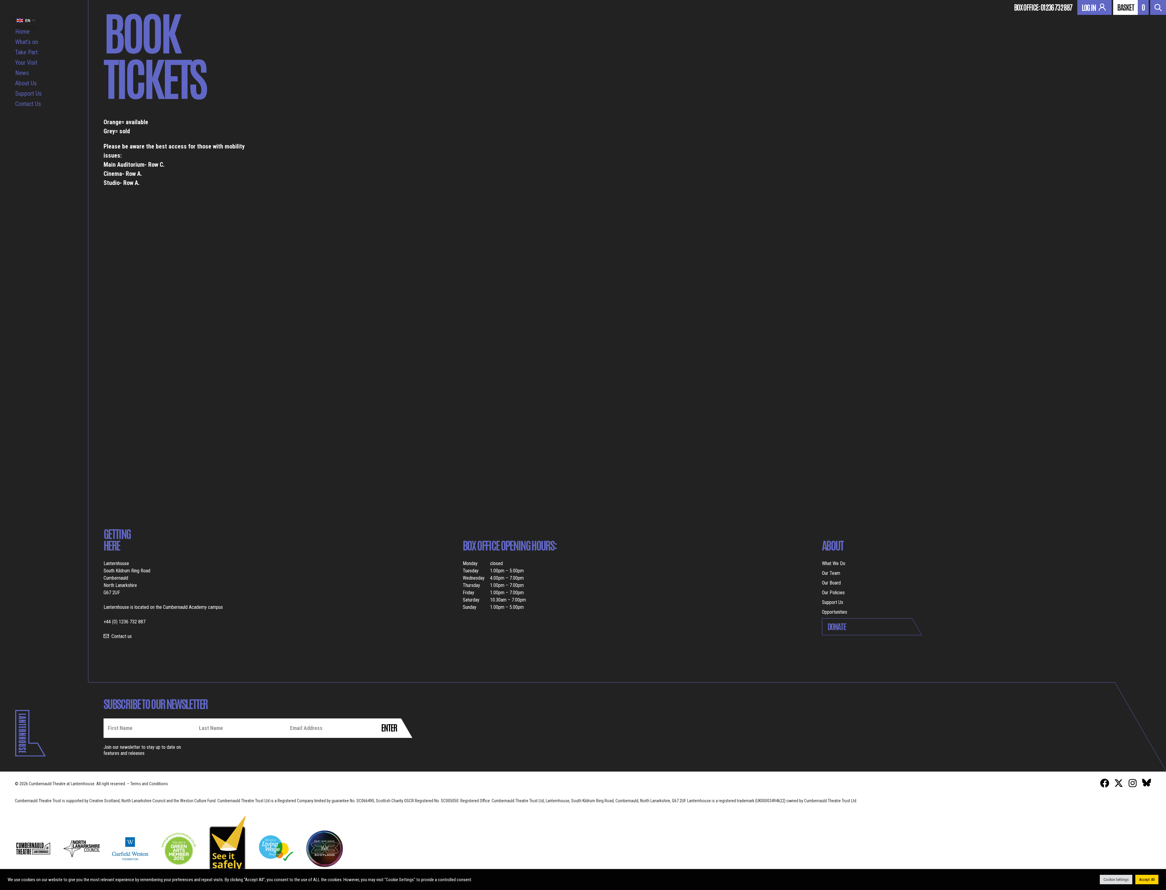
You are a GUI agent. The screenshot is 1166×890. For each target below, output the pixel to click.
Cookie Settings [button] (1116, 879)
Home (22, 31)
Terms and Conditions (149, 783)
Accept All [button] (1147, 879)
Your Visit (26, 62)
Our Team (831, 573)
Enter (389, 727)
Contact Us (28, 103)
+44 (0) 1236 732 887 (124, 622)
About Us (26, 83)
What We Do (833, 563)
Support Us (28, 93)
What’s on (26, 42)
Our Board (831, 583)
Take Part (26, 52)
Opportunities (834, 612)
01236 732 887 (1056, 7)
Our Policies (833, 592)
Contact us (121, 636)
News (22, 73)
